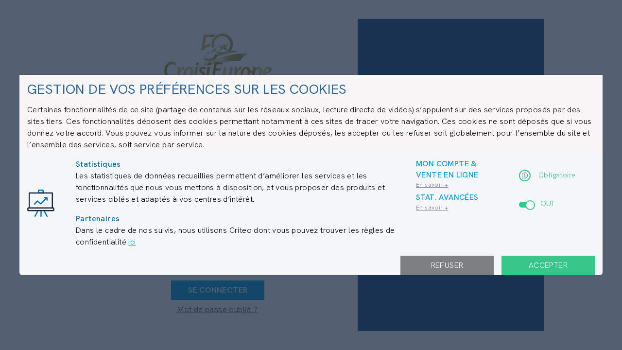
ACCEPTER (548, 265)
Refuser (447, 265)
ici (132, 242)
